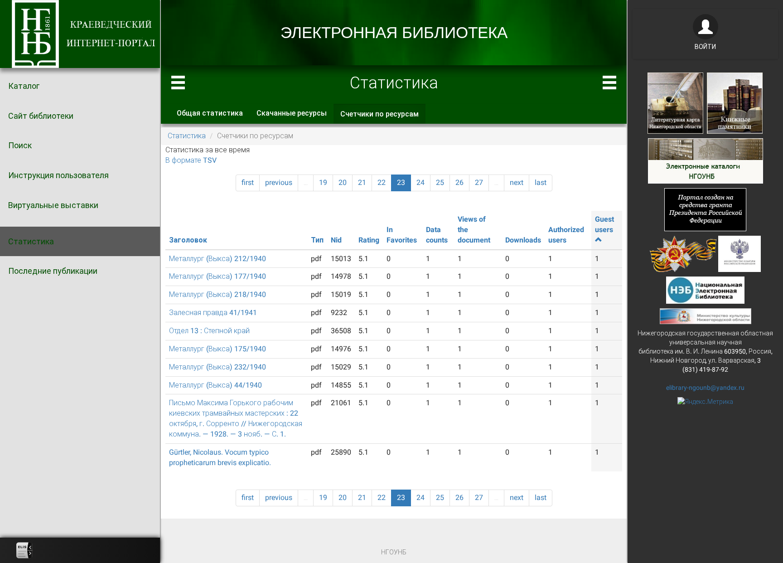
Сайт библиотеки (40, 116)
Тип (317, 240)
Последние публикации (52, 271)
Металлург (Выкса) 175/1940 (217, 349)
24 (420, 182)
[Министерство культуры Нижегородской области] (705, 315)
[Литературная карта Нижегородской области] (675, 102)
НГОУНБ (393, 552)
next (516, 182)
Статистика (31, 241)
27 (479, 182)
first (248, 182)
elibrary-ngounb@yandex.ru (705, 387)
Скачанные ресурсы (291, 113)
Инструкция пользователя (58, 175)
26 (459, 182)
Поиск (20, 145)
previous (278, 182)
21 (362, 182)
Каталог (23, 86)
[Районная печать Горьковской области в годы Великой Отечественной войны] (683, 253)
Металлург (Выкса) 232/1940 (217, 367)
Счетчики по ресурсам (382, 117)
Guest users (604, 224)
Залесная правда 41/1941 (213, 312)
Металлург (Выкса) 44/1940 (215, 385)
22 (381, 182)
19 (323, 182)
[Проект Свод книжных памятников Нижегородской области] (735, 102)
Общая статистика (210, 113)
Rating (368, 240)
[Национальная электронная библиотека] (705, 289)
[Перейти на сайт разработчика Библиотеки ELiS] (24, 550)
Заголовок (188, 240)
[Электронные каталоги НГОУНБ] (705, 160)
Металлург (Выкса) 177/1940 (217, 276)
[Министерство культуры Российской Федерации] (739, 253)
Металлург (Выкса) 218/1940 (217, 294)
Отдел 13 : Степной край (209, 330)
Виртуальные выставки (53, 205)
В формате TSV (191, 160)
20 (342, 182)
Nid (336, 240)
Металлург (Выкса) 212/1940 (217, 258)
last (540, 182)
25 (440, 182)
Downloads (523, 240)
